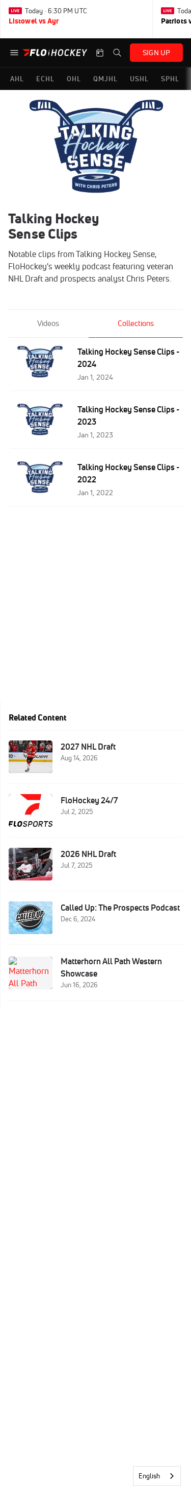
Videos (48, 323)
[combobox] (157, 1476)
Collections (136, 323)
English (149, 1476)
